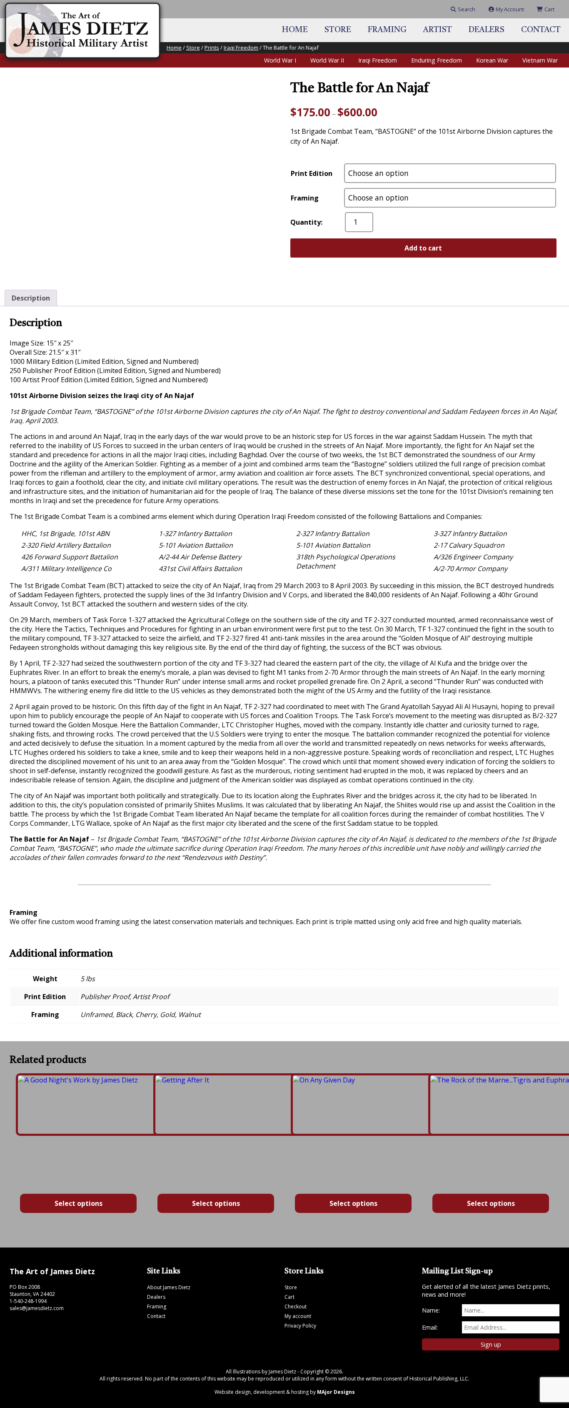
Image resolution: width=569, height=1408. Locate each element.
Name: (431, 1310)
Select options (78, 1203)
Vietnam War (540, 60)
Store (337, 30)
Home (295, 30)
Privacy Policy (300, 1325)
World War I (280, 60)
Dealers (486, 30)
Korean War (492, 60)
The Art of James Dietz (52, 1271)
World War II (327, 60)
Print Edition (311, 173)
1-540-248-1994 (28, 1301)
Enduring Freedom (436, 60)
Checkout (295, 1306)
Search (466, 9)
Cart (548, 9)
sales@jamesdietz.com (37, 1308)
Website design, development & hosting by (285, 1391)
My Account (509, 9)
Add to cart (423, 248)
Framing (387, 30)
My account (297, 1316)
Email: (430, 1327)
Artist (437, 30)
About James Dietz (168, 1287)
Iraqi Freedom (241, 47)
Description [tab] (31, 298)
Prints (212, 47)
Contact (541, 30)
